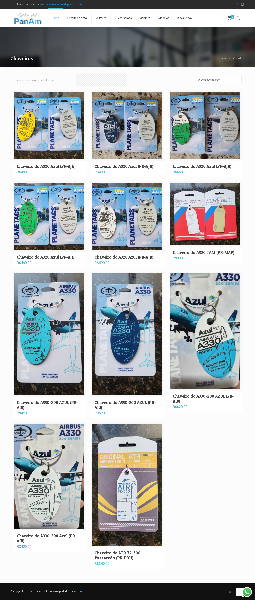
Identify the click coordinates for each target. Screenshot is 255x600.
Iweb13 (78, 591)
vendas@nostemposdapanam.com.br (62, 4)
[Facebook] (237, 4)
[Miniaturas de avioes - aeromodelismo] (28, 18)
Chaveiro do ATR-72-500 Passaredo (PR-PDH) (117, 555)
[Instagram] (242, 4)
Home (222, 58)
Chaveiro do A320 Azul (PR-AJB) (46, 166)
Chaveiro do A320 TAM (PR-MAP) (203, 252)
